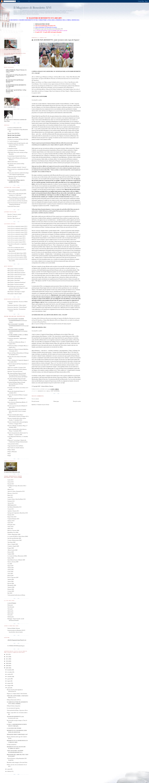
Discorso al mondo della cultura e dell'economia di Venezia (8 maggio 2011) (18, 415)
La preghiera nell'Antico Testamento (16, 150)
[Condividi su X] (55, 389)
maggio (9, 685)
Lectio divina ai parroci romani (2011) (16, 240)
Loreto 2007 (10, 571)
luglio (8, 681)
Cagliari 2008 (11, 554)
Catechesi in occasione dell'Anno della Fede (18, 139)
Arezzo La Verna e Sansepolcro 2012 (16, 491)
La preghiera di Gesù (12, 148)
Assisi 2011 (10, 497)
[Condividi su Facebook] (56, 389)
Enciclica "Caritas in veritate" (14, 214)
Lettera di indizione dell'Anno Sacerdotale (17, 200)
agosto (9, 679)
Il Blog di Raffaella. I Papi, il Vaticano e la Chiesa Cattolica (16, 70)
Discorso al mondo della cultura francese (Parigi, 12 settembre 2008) (17, 430)
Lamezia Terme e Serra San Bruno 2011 (17, 499)
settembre (9, 676)
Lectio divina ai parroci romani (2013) (16, 236)
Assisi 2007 (10, 573)
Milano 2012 (11, 489)
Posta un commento (35, 398)
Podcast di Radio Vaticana (14, 628)
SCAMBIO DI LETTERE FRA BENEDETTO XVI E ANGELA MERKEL (17, 702)
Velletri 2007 (11, 567)
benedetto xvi (42, 391)
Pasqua (9, 455)
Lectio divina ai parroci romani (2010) (16, 242)
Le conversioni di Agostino (13, 708)
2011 (7, 659)
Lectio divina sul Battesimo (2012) (16, 247)
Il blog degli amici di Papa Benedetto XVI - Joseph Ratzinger (16, 75)
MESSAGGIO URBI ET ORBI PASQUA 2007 (17, 734)
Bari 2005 (10, 593)
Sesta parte (10, 614)
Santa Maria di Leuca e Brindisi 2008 (16, 560)
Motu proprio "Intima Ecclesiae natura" (17, 274)
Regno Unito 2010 (12, 516)
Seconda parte (11, 607)
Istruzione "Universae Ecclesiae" (15, 371)
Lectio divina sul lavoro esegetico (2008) (17, 257)
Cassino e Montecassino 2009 (15, 540)
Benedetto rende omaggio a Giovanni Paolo (17, 762)
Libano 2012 (11, 482)
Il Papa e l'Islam (11, 449)
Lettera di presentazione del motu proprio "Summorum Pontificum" (17, 203)
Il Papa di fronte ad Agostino (13, 706)
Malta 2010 (10, 528)
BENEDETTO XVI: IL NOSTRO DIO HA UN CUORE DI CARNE (17, 741)
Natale (9, 453)
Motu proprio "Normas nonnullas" (15, 268)
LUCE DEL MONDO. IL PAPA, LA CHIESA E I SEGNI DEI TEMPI (18, 335)
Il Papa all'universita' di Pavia (14, 699)
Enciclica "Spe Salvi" (13, 216)
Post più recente (35, 401)
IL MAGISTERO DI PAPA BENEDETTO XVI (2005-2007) (16, 85)
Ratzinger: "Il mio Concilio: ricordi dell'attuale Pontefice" (16, 619)
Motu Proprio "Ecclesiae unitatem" (16, 284)
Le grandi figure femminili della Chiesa (17, 156)
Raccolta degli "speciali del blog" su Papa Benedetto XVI (16, 90)
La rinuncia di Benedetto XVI (14, 127)
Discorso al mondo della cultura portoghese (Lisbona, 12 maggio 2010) (18, 422)
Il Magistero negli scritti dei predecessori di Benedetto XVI (49, 29)
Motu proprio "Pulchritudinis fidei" (16, 278)
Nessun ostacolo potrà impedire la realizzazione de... (15, 690)
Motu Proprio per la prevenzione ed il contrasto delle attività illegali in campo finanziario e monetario (18, 287)
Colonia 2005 (11, 591)
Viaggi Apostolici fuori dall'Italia (15, 446)
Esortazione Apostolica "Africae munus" (17, 305)
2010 (7, 661)
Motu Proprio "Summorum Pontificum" (17, 282)
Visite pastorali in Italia (13, 444)
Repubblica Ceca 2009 (13, 532)
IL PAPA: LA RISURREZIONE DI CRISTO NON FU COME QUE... (17, 725)
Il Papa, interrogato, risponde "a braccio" (17, 167)
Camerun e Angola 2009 (13, 546)
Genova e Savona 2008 (13, 561)
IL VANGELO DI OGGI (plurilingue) (16, 645)
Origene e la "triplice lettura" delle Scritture (17, 693)
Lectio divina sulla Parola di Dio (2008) (17, 255)
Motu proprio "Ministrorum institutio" (16, 272)
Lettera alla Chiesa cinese (13, 206)
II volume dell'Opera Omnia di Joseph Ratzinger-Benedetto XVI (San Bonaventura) (16, 383)
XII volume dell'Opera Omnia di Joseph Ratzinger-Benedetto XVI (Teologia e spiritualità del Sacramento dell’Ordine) (17, 375)
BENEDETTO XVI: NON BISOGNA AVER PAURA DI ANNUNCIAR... (17, 731)
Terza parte (10, 609)
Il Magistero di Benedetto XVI (32, 7)
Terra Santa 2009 (11, 542)
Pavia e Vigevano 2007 (13, 577)
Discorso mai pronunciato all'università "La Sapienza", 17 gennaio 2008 (18, 433)
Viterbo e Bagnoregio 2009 (14, 534)
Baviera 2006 (11, 583)
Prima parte (10, 605)
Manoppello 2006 (12, 585)
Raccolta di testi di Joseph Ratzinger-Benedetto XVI (15, 80)
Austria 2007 (11, 569)
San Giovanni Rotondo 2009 (14, 538)
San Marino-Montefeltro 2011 (15, 507)
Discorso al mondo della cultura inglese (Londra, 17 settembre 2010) (17, 419)
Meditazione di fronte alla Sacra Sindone (17, 369)
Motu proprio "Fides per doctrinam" (16, 270)
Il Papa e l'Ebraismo (12, 451)
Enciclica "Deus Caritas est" (14, 218)
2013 (7, 654)
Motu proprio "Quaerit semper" (15, 293)
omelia (48, 391)
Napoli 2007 (10, 565)
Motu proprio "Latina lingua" (14, 276)
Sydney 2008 (11, 558)
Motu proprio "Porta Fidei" (14, 280)
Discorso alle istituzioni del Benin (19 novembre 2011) (16, 399)
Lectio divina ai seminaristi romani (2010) (17, 232)
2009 (7, 663)
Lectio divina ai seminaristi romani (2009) (17, 234)
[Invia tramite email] (51, 389)
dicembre (9, 670)
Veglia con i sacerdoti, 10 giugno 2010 (17, 367)
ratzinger (56, 391)
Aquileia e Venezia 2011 (13, 511)
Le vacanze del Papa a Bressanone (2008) (17, 556)
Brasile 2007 (11, 575)
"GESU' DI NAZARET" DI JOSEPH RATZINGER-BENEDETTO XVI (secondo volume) (18, 325)
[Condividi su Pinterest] (58, 389)
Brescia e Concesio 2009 (13, 530)
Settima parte (11, 616)
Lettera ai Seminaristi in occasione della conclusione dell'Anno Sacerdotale (17, 198)
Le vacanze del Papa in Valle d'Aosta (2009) (18, 536)
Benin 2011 (10, 495)
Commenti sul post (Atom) (43, 404)
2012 (7, 656)
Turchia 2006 (11, 579)
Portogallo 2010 (11, 524)
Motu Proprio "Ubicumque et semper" (16, 291)
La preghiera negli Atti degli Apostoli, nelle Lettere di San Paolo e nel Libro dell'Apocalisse (18, 144)
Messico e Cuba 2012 (13, 493)
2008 (7, 665)
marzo (8, 769)
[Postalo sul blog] (53, 389)
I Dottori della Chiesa (13, 161)
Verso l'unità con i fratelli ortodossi (16, 447)
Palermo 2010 (11, 515)
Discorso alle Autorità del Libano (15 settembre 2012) (16, 392)
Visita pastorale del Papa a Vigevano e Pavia (17, 710)
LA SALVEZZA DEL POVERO (14, 728)
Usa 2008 (10, 563)
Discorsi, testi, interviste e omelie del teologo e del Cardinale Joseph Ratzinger (18, 173)
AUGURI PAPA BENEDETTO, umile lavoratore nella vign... (15, 717)
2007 (7, 668)
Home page (56, 401)
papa (52, 391)
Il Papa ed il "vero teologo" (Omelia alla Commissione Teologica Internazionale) (18, 441)
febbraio (9, 771)
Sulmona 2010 (11, 520)
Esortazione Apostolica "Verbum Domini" (17, 307)
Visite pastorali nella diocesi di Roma (16, 595)
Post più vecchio (77, 401)
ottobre (9, 674)
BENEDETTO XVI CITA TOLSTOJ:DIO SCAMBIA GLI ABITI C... (16, 747)
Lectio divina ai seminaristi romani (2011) (17, 230)
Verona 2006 (11, 581)
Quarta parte (10, 611)
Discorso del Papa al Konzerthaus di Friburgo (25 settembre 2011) (18, 353)
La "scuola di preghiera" (13, 141)
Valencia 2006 (11, 587)
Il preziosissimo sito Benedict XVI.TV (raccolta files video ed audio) (16, 631)
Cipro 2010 (10, 522)
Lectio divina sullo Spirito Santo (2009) (17, 253)
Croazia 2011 (11, 509)
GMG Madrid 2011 (12, 505)
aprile (8, 687)
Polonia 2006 (11, 589)
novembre (9, 672)
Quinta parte (10, 613)
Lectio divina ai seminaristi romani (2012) (17, 228)
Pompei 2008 (11, 548)
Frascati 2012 (11, 484)
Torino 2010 (10, 526)
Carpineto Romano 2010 (13, 518)
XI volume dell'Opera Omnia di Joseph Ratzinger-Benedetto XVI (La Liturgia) (17, 379)
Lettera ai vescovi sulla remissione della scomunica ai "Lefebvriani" (17, 194)
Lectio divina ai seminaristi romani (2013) (17, 226)
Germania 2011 (11, 501)
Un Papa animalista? (11, 744)
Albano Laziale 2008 (12, 550)
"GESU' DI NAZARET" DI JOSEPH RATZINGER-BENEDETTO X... (15, 751)
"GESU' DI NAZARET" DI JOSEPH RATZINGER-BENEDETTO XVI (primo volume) (17, 331)
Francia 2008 (11, 552)
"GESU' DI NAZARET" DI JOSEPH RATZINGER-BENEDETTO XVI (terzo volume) (17, 320)
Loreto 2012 (10, 480)
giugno (9, 683)
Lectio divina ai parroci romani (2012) (16, 238)
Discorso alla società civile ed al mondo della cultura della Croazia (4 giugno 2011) (17, 411)
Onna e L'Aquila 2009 (13, 544)
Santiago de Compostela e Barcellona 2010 (18, 513)
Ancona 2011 (11, 503)
